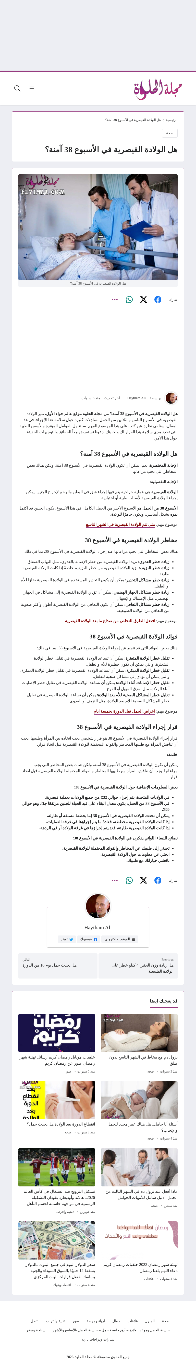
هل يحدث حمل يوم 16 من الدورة (49, 965)
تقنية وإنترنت (65, 1212)
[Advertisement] (98, 35)
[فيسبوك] (158, 299)
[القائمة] (32, 88)
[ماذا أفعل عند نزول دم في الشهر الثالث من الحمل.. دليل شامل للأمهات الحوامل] (139, 1181)
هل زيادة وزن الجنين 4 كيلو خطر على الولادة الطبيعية (143, 968)
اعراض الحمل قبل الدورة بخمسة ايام (124, 711)
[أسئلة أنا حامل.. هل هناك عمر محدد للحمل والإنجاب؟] (139, 1111)
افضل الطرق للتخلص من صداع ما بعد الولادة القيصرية (110, 621)
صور (68, 1071)
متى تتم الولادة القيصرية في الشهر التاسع (120, 524)
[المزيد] (115, 299)
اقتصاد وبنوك (62, 1285)
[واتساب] (129, 299)
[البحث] (17, 88)
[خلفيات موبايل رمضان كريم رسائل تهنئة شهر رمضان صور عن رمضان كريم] (56, 1044)
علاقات (149, 1279)
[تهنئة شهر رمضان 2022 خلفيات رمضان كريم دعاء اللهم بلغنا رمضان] (139, 1255)
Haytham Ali (136, 398)
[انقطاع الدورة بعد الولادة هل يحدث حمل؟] (56, 1111)
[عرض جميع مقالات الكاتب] (171, 398)
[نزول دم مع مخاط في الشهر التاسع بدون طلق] (139, 1044)
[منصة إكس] (143, 299)
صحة (170, 133)
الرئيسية (172, 120)
